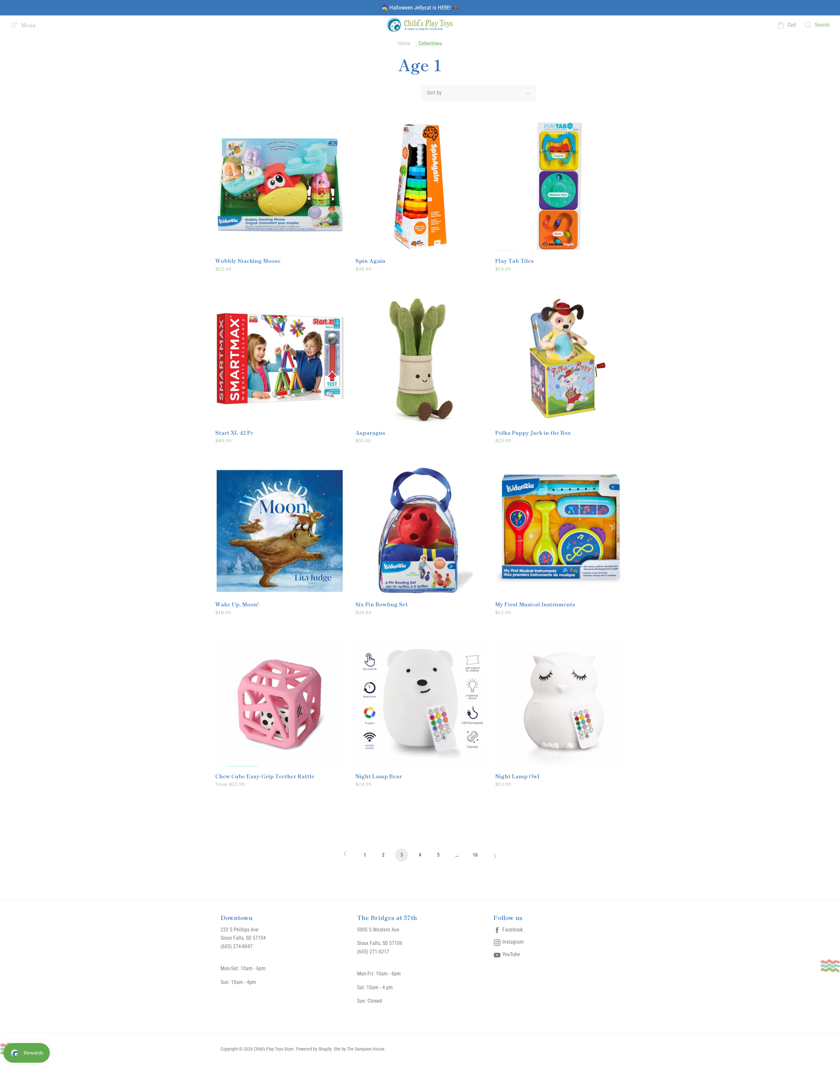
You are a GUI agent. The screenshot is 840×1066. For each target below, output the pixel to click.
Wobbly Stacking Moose (248, 261)
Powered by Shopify (313, 1049)
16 (475, 855)
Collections (430, 43)
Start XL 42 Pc (234, 433)
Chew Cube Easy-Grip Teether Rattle (264, 776)
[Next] (493, 856)
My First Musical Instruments (535, 604)
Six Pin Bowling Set (381, 604)
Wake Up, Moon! (237, 604)
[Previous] (346, 856)
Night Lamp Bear (378, 776)
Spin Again (370, 261)
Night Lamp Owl (517, 776)
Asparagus (370, 433)
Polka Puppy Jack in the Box (533, 433)
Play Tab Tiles (514, 261)
